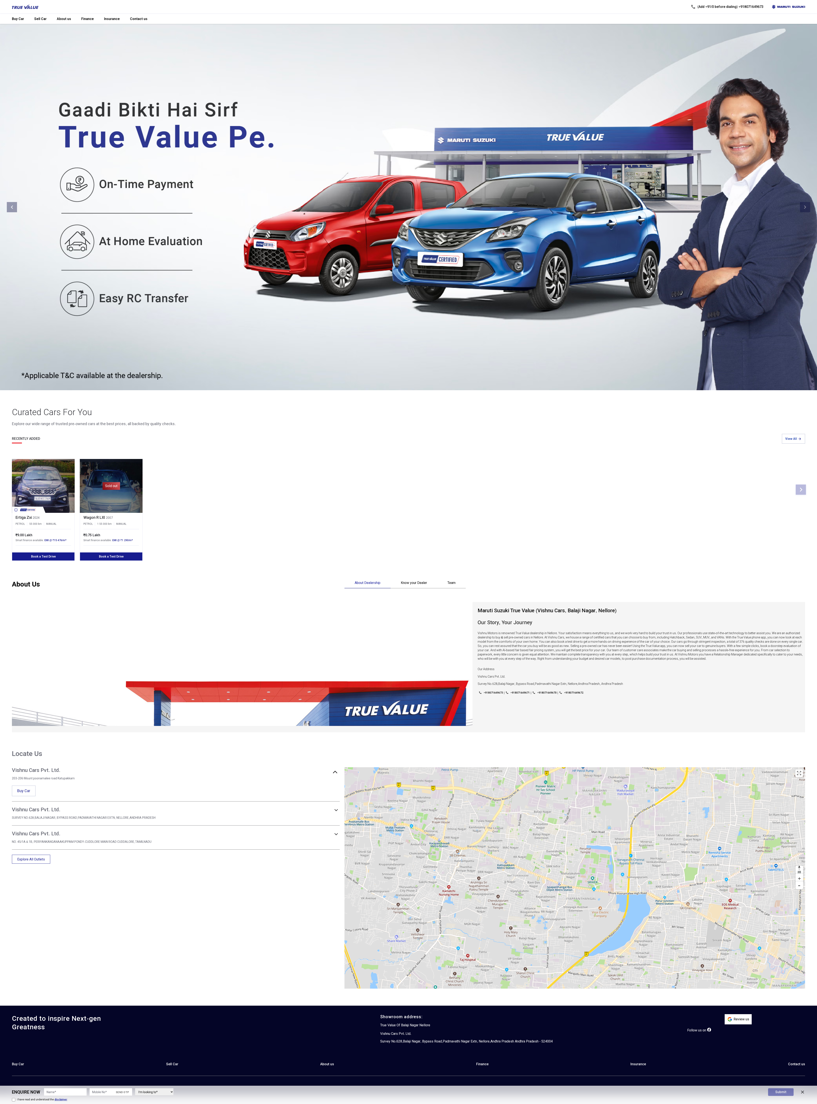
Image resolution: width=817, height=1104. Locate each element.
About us (64, 19)
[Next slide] (805, 207)
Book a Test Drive (43, 556)
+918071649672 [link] (573, 692)
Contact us (138, 19)
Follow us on (696, 1030)
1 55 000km (104, 523)
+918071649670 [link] (547, 692)
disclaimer (60, 1099)
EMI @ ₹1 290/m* (122, 540)
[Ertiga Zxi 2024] (43, 486)
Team (451, 583)
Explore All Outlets (31, 859)
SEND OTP (122, 1092)
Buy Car (18, 19)
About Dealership (367, 583)
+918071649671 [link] (520, 692)
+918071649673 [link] (493, 692)
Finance (87, 19)
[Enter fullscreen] (799, 773)
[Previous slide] (12, 207)
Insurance (112, 19)
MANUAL (51, 523)
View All (791, 438)
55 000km (35, 523)
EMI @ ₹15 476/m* (55, 540)
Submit (780, 1092)
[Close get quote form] (802, 1092)
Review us (741, 1019)
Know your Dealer (414, 583)
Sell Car (40, 19)
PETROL (20, 523)
